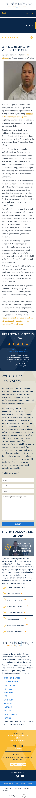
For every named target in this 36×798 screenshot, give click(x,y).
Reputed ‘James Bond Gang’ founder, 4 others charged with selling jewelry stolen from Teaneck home (17, 321)
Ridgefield (8, 710)
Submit (18, 524)
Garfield (8, 692)
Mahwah (7, 703)
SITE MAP (29, 783)
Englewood (9, 685)
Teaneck (7, 718)
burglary (29, 114)
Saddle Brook (10, 714)
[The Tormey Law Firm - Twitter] (17, 776)
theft (4, 117)
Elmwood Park (10, 681)
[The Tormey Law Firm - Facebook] (13, 776)
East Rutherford (12, 678)
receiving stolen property (16, 117)
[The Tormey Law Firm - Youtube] (22, 776)
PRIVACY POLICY (9, 783)
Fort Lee (7, 689)
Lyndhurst (8, 699)
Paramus (7, 707)
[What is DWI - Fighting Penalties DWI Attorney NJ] (18, 556)
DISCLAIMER (20, 783)
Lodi (5, 696)
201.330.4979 (28, 13)
